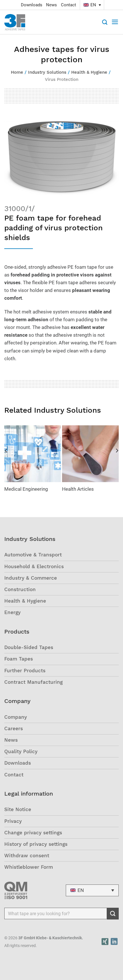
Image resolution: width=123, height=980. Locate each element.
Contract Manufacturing (33, 682)
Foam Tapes (18, 659)
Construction (20, 589)
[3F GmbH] (17, 22)
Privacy (13, 821)
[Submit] (113, 914)
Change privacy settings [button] (33, 832)
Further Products (24, 670)
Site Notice (17, 809)
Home (17, 72)
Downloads (31, 4)
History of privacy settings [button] (36, 844)
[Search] (104, 22)
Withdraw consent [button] (26, 855)
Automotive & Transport (33, 555)
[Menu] (115, 22)
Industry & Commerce (30, 578)
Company (15, 717)
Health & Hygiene (25, 601)
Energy (12, 612)
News (51, 4)
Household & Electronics (34, 566)
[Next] (117, 462)
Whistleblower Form (28, 867)
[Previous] (6, 462)
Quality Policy (20, 751)
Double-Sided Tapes (28, 647)
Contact (68, 4)
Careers (13, 728)
